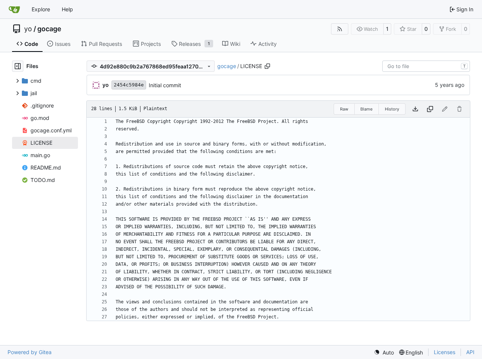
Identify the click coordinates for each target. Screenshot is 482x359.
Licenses (444, 352)
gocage (49, 29)
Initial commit (165, 85)
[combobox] (426, 66)
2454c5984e (129, 85)
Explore (41, 9)
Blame (366, 109)
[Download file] (415, 109)
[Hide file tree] (17, 66)
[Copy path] (267, 66)
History (392, 109)
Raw (344, 109)
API (470, 352)
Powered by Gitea (30, 352)
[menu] (384, 352)
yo (28, 29)
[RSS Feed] (339, 29)
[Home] (14, 9)
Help (67, 9)
